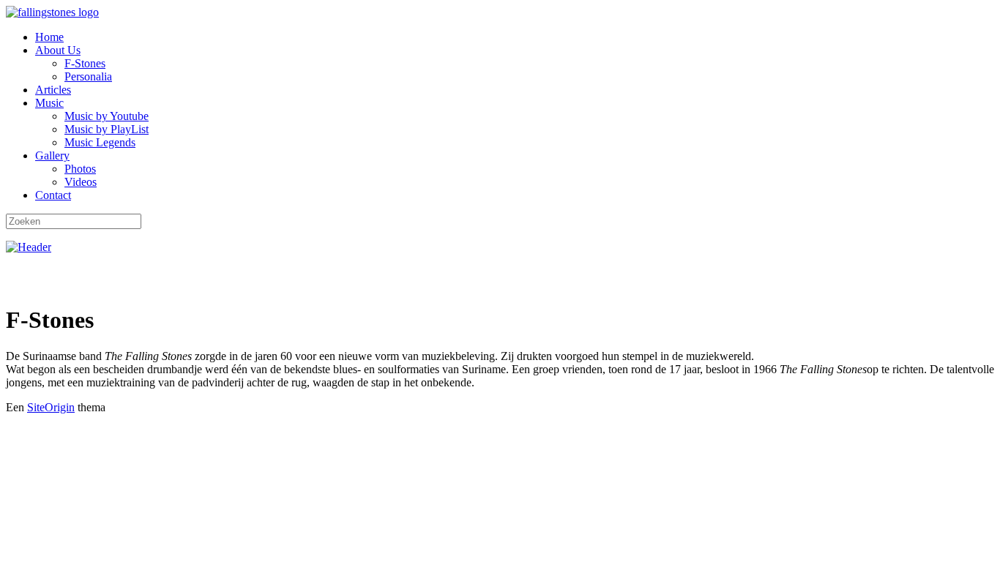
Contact (53, 195)
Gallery (52, 155)
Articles (53, 89)
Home (49, 37)
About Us (58, 50)
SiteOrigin (51, 407)
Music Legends (99, 142)
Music (49, 103)
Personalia (88, 76)
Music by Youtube (106, 116)
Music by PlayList (106, 129)
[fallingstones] (52, 12)
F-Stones (84, 63)
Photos (80, 168)
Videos (80, 182)
